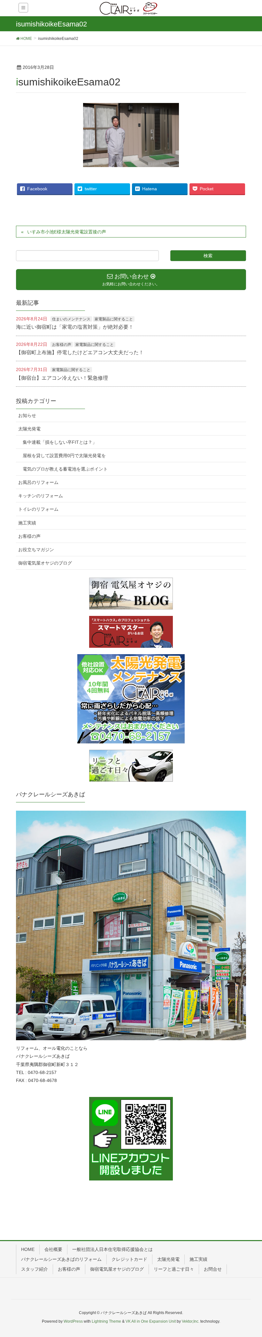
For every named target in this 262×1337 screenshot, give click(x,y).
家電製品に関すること (114, 319)
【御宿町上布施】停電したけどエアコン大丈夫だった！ (80, 352)
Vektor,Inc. (190, 1321)
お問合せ (213, 1269)
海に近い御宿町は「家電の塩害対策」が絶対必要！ (75, 327)
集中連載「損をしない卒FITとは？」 (60, 442)
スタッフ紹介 (34, 1269)
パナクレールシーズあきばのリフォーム (61, 1259)
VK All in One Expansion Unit (151, 1321)
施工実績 (27, 522)
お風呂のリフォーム (38, 482)
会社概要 (53, 1249)
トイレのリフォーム (38, 509)
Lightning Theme (106, 1321)
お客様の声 (61, 344)
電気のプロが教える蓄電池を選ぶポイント (65, 468)
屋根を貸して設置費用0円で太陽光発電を (64, 455)
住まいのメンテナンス (71, 319)
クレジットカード (129, 1259)
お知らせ (27, 415)
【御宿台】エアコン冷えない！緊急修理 (62, 378)
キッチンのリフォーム (40, 495)
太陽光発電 (29, 428)
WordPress (73, 1321)
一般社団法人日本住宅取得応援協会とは (112, 1249)
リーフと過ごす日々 (174, 1269)
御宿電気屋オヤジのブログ (45, 563)
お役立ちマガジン (36, 549)
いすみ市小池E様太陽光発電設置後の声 (66, 231)
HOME (28, 1249)
